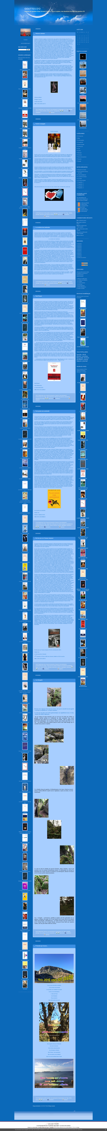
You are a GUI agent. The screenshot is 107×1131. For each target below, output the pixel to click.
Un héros (25, 969)
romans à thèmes (53, 525)
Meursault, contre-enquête (82, 226)
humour (52, 214)
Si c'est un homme (82, 180)
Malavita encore (83, 578)
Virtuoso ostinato (40, 33)
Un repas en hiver (25, 979)
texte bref (42, 214)
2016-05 (79, 245)
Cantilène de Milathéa (82, 280)
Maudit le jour (25, 822)
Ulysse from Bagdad (83, 648)
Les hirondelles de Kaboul (83, 527)
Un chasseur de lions (82, 657)
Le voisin (25, 662)
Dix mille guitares (25, 197)
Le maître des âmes (83, 498)
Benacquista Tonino (82, 212)
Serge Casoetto (81, 288)
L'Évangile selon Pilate (83, 568)
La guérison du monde (25, 409)
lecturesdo (80, 284)
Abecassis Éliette (85, 202)
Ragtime (83, 327)
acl (40, 283)
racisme (59, 525)
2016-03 (79, 247)
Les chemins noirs (25, 722)
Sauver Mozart (25, 911)
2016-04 (79, 246)
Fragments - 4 (81, 187)
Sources (79, 159)
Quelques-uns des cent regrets (24, 881)
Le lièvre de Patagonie (25, 562)
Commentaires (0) (62, 109)
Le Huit (24, 543)
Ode (77, 228)
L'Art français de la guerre (25, 313)
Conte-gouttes (81, 140)
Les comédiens (83, 317)
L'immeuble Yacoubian (25, 361)
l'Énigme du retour (25, 322)
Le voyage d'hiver (25, 671)
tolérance (69, 525)
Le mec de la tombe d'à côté (25, 581)
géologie (37, 932)
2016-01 (79, 250)
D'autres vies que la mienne (25, 158)
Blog (79, 138)
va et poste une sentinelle (66, 665)
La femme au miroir (25, 399)
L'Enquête (25, 332)
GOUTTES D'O (32, 8)
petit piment (67, 396)
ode (77, 220)
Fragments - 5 (81, 185)
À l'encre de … (81, 136)
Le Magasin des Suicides (25, 571)
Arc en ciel (83, 77)
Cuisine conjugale (40, 123)
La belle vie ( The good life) (83, 430)
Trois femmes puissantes (25, 950)
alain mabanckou (50, 396)
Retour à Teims (25, 901)
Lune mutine (83, 61)
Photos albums (82, 51)
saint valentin (47, 214)
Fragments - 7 (81, 182)
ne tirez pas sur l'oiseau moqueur (59, 523)
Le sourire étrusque (25, 652)
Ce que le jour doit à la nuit (83, 382)
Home (25, 246)
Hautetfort (57, 1123)
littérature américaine (44, 525)
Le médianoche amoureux (25, 590)
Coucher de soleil (83, 111)
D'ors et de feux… (83, 86)
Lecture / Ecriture (81, 282)
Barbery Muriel (85, 209)
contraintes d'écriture (53, 283)
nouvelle (37, 214)
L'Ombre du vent (82, 420)
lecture (86, 358)
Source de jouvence (82, 156)
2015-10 (79, 254)
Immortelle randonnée (25, 255)
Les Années (24, 681)
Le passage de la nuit (25, 600)
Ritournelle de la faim (82, 619)
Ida (83, 401)
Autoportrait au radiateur (25, 128)
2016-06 (79, 243)
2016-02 (79, 249)
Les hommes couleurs (25, 771)
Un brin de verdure (25, 960)
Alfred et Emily (25, 79)
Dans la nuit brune (25, 168)
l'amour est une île (25, 294)
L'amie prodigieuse (82, 174)
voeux (37, 1099)
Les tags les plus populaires (65, 1125)
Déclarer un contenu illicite (33, 1127)
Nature (79, 361)
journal (84, 361)
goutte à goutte (81, 144)
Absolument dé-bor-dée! (25, 69)
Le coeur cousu (25, 523)
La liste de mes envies (25, 418)
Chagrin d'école (83, 392)
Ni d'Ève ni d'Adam (83, 600)
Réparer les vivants (82, 169)
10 (48, 1105)
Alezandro (79, 232)
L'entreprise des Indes (25, 342)
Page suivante (52, 1105)
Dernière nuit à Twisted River (25, 177)
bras (41, 932)
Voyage (79, 161)
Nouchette (79, 222)
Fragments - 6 (81, 184)
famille (79, 354)
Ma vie (82, 235)
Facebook (66, 214)
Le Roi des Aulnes (25, 632)
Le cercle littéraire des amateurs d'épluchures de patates (24, 502)
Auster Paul (84, 208)
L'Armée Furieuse (25, 303)
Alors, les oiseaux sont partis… (24, 88)
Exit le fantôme (25, 236)
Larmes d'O (80, 146)
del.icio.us (65, 110)
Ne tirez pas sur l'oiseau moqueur (44, 538)
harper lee (49, 523)
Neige (83, 94)
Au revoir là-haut (25, 119)
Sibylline (78, 225)
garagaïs (68, 931)
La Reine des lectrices (25, 448)
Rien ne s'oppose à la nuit (82, 337)
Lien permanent (53, 109)
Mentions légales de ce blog (43, 1127)
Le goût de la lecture (82, 176)
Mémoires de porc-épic (83, 579)
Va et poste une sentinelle (42, 411)
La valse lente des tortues (82, 468)
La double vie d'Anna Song (25, 389)
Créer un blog (50, 1123)
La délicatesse (25, 380)
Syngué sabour (83, 638)
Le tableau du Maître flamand (83, 518)
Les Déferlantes (25, 741)
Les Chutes (25, 731)
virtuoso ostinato (42, 110)
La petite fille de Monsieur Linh (24, 439)
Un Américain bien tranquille (83, 346)
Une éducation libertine (83, 676)
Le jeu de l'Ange (25, 552)
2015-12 (79, 251)
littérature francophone (59, 396)
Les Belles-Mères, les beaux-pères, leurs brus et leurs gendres (25, 692)
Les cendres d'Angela (25, 703)
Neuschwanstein (82, 128)
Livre (79, 148)
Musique (80, 152)
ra (55, 932)
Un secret (25, 989)
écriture (80, 359)
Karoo (25, 284)
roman (48, 110)
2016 (70, 1098)
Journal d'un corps (25, 274)
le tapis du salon (82, 308)
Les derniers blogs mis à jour (42, 1125)
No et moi (25, 852)
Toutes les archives (82, 257)
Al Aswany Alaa (85, 205)
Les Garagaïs (39, 680)
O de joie (80, 154)
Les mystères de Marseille (25, 792)
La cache (80, 178)
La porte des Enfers (83, 449)
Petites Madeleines (82, 286)
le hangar (80, 281)
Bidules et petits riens (82, 278)
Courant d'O (80, 142)
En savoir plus (79, 1129)
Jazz (25, 265)
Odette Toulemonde (83, 609)
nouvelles (85, 356)
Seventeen (25, 920)
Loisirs (79, 150)
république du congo (40, 398)
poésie (86, 359)
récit (84, 355)
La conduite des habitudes (42, 227)
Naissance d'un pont (25, 842)
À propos (25, 39)
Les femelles (25, 762)
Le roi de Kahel (83, 508)
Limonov (25, 812)
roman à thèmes (43, 667)
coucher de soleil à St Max (83, 102)
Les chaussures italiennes (25, 712)
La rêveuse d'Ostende (83, 459)
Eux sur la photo (25, 227)
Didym (83, 69)
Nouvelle (80, 358)
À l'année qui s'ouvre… (41, 945)
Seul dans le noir (83, 628)
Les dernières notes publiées (53, 1125)
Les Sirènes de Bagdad (83, 548)
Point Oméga (25, 861)
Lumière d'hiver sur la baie (83, 119)
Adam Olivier (84, 204)
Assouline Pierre (81, 207)
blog (78, 1127)
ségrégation (64, 525)
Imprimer (53, 112)
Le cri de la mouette (25, 533)
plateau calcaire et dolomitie (48, 932)
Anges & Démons (25, 98)
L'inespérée (24, 370)
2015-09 (79, 256)
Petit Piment (38, 296)
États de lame (25, 217)
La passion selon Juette (83, 440)
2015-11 (79, 253)
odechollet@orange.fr (25, 43)
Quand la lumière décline (25, 871)
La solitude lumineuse (25, 458)
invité (78, 235)
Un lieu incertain (82, 667)
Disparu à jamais (25, 187)
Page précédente (36, 1105)
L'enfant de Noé (83, 411)
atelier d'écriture (45, 283)
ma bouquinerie (81, 285)
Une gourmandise (83, 686)
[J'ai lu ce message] (105, 1129)
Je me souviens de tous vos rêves (83, 172)
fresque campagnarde (54, 110)
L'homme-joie (25, 351)
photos (79, 356)
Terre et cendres (25, 941)
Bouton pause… (83, 220)
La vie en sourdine (83, 478)
